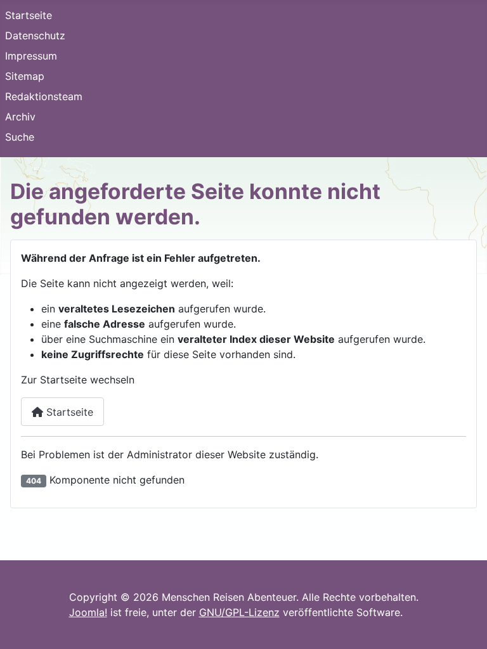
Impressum (31, 55)
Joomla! (88, 612)
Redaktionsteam (43, 96)
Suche (19, 137)
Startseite (28, 15)
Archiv (20, 116)
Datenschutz (35, 35)
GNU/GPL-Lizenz (239, 612)
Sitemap (24, 76)
